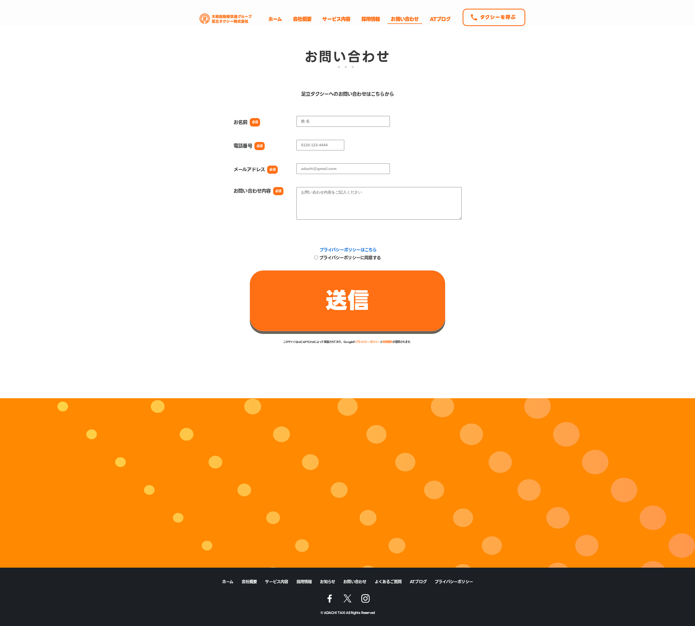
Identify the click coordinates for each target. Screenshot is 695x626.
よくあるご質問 (388, 581)
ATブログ (418, 581)
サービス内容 (276, 581)
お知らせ (327, 581)
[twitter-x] (347, 598)
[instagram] (365, 598)
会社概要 (249, 581)
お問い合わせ (354, 581)
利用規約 (388, 342)
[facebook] (329, 598)
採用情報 (304, 581)
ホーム (227, 581)
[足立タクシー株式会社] (225, 18)
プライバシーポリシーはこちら (348, 249)
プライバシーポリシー (367, 342)
